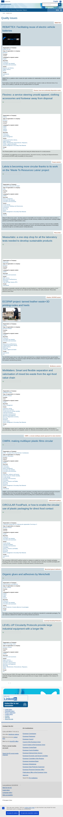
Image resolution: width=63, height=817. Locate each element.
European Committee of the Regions (33, 758)
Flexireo (5, 117)
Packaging (5, 280)
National (5, 214)
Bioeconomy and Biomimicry (10, 279)
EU (4, 75)
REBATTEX (58, 22)
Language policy (7, 792)
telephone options (14, 734)
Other (4, 189)
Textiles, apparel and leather (9, 144)
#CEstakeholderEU (6, 4)
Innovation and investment (9, 414)
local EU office (14, 741)
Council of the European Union (32, 742)
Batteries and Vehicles (8, 68)
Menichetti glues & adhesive (53, 569)
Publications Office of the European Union (35, 772)
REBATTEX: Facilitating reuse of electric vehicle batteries (28, 29)
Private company (7, 587)
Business (5, 52)
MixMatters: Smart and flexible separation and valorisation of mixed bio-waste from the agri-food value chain (29, 374)
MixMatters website (55, 366)
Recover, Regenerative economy (10, 416)
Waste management (8, 136)
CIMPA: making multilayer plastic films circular (27, 441)
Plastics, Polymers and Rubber (10, 481)
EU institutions (33, 778)
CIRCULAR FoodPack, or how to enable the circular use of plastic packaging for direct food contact (30, 507)
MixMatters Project (7, 392)
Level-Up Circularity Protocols (52, 620)
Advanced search (57, 7)
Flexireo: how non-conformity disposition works (47, 90)
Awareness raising (7, 408)
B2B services (6, 278)
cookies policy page (29, 807)
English (5, 59)
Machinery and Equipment (9, 415)
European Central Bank (29, 747)
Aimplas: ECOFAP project (54, 297)
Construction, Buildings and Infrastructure (13, 206)
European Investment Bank (30, 761)
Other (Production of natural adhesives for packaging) (15, 607)
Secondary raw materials (9, 63)
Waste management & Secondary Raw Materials (14, 145)
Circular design (6, 204)
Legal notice (8, 709)
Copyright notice (9, 711)
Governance (6, 207)
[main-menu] (61, 10)
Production (5, 62)
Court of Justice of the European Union (34, 744)
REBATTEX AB (6, 49)
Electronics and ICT (7, 661)
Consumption (6, 135)
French (4, 128)
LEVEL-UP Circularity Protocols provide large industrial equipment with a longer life (27, 627)
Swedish (5, 130)
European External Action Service (32, 753)
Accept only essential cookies (29, 813)
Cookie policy (9, 714)
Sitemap (7, 717)
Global (4, 610)
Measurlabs (57, 232)
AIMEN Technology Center (9, 644)
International (6, 74)
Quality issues (9, 13)
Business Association (8, 456)
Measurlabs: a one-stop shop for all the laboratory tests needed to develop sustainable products (29, 239)
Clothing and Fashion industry (10, 140)
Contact (7, 716)
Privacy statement (10, 712)
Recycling (5, 209)
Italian (4, 596)
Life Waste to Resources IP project (11, 186)
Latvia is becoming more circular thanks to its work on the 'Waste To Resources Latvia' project (30, 168)
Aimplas (5, 325)
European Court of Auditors (30, 750)
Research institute (7, 328)
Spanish (5, 129)
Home (4, 13)
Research (5, 419)
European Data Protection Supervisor (33, 767)
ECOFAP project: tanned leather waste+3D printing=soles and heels (25, 303)
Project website (56, 162)
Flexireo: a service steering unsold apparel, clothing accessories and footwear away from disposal (30, 96)
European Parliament (29, 736)
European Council (28, 739)
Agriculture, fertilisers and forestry (11, 474)
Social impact (6, 421)
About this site (9, 719)
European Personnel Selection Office (33, 769)
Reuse (4, 70)
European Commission (29, 733)
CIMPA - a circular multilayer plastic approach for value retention (43, 436)
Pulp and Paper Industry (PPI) (10, 282)
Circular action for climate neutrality (11, 411)
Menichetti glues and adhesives (10, 584)
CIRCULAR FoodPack (55, 500)
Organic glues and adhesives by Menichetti (26, 574)
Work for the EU (7, 787)
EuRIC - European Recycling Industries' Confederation (16, 453)
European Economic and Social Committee (35, 756)
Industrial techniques (8, 412)
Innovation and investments (9, 64)
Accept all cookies (12, 813)
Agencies (25, 775)
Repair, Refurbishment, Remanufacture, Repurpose (15, 142)
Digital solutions (7, 69)
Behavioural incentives (8, 409)
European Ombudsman (29, 764)
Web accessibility (8, 795)
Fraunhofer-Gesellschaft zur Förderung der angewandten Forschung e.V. (20, 524)
